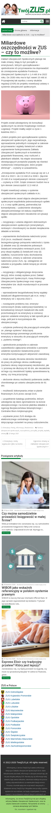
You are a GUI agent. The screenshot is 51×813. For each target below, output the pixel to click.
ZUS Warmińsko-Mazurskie (18, 739)
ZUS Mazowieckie (14, 710)
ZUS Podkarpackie (14, 721)
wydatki (46, 431)
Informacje (20, 428)
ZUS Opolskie (12, 717)
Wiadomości (29, 428)
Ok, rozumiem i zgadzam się (25, 809)
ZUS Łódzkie (11, 706)
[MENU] (47, 21)
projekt (40, 431)
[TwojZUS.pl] (3, 21)
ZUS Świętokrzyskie (15, 735)
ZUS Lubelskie (12, 699)
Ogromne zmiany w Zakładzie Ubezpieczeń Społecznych (40, 444)
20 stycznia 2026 (9, 659)
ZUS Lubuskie (12, 703)
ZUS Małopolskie (13, 714)
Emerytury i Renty (9, 428)
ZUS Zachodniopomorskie (18, 746)
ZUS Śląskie (11, 732)
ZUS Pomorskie (13, 728)
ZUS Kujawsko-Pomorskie (18, 695)
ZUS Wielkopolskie (14, 742)
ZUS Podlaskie (12, 725)
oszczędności (25, 431)
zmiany (3, 433)
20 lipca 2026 (8, 510)
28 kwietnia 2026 (9, 585)
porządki (34, 431)
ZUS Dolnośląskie (14, 692)
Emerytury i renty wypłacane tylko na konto (12, 442)
